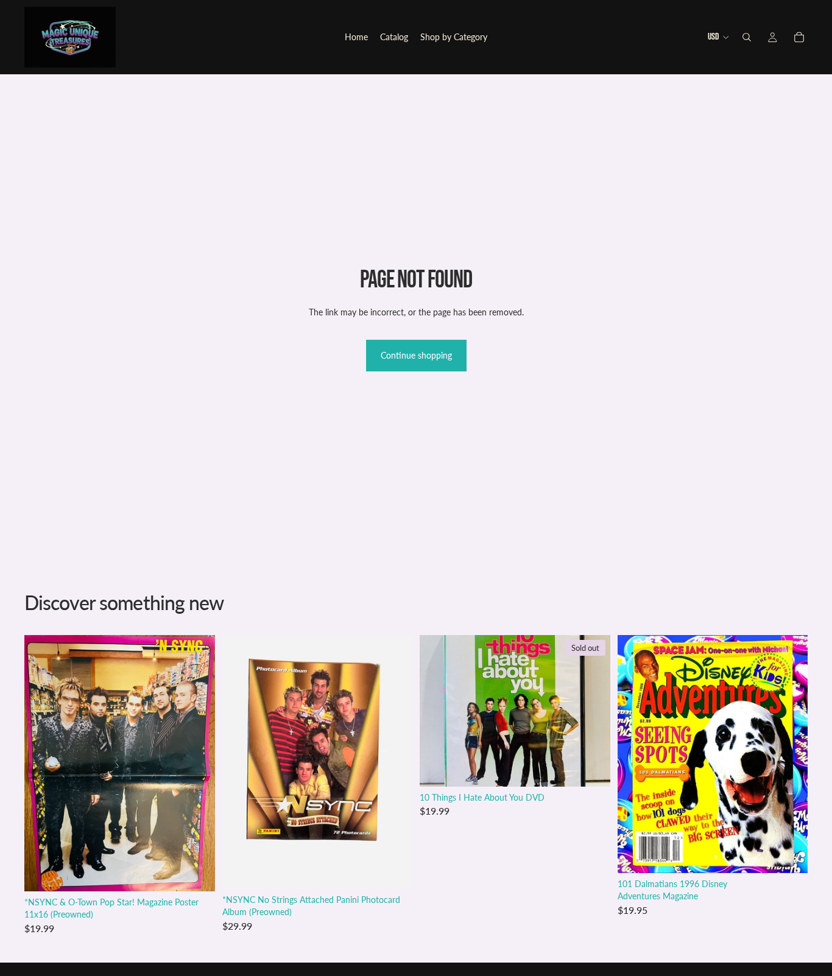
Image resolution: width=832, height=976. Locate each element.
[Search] (746, 37)
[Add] (196, 873)
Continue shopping (416, 355)
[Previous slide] (636, 754)
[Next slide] (789, 754)
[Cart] (799, 37)
